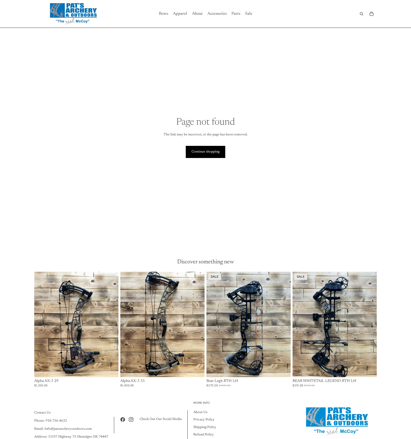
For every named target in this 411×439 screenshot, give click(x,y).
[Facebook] (123, 419)
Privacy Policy (204, 419)
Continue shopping (205, 151)
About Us (200, 412)
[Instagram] (131, 419)
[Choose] (111, 369)
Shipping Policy (204, 427)
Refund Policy (203, 434)
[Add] (283, 369)
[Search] (361, 14)
